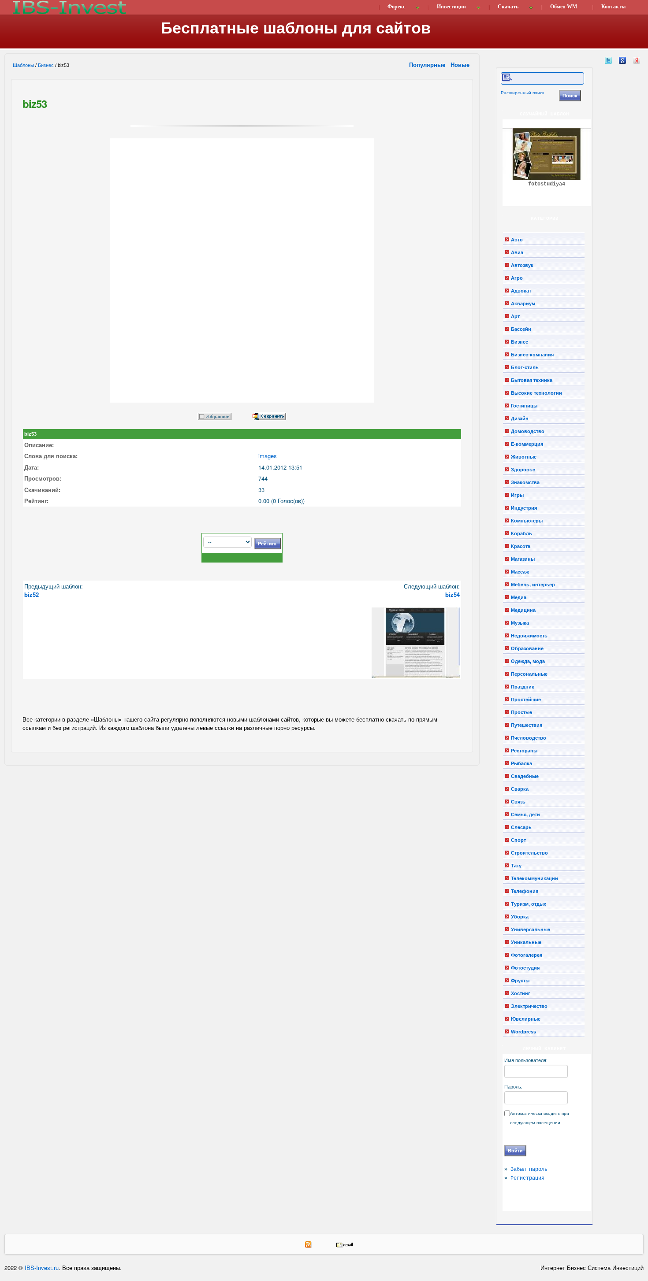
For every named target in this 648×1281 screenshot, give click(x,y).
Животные (523, 456)
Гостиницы (524, 405)
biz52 (31, 594)
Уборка (520, 916)
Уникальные (526, 942)
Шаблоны (23, 65)
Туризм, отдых (528, 904)
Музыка (520, 623)
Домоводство (527, 431)
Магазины (523, 559)
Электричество (529, 1006)
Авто (517, 239)
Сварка (520, 789)
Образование (527, 648)
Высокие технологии (536, 393)
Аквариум (523, 303)
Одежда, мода (528, 661)
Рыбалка (521, 763)
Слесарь (521, 827)
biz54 (452, 594)
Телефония (524, 891)
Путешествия (526, 725)
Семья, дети (525, 814)
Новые (461, 64)
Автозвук (522, 265)
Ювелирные (525, 1019)
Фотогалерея (526, 955)
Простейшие (526, 699)
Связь (518, 801)
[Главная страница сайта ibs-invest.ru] (68, 7)
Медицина (523, 610)
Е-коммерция (527, 444)
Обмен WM (563, 7)
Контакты (613, 7)
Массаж (520, 571)
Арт (515, 316)
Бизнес (46, 65)
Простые (521, 712)
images (267, 456)
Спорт (518, 840)
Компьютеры (527, 520)
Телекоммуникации (534, 878)
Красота (520, 546)
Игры (517, 495)
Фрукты (520, 980)
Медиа (518, 597)
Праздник (522, 686)
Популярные (428, 64)
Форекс (396, 7)
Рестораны (524, 750)
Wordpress (523, 1031)
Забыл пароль (528, 1169)
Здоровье (523, 469)
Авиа (517, 252)
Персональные (529, 674)
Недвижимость (529, 635)
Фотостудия (525, 967)
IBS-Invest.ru (42, 1267)
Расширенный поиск (522, 92)
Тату (516, 865)
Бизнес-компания (532, 354)
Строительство (529, 852)
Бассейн (521, 329)
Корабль (521, 533)
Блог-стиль (525, 367)
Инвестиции (451, 7)
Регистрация (527, 1178)
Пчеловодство (528, 737)
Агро (517, 278)
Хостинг (520, 993)
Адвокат (521, 290)
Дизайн (520, 418)
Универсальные (530, 929)
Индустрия (524, 508)
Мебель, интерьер (533, 584)
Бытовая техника (531, 380)
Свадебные (525, 776)
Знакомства (525, 482)
